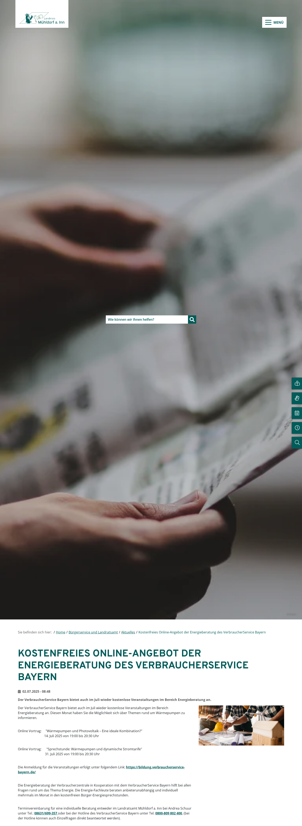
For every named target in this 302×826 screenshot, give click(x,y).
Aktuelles (128, 632)
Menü (278, 22)
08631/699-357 (46, 813)
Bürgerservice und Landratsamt (93, 632)
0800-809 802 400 (168, 813)
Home (60, 632)
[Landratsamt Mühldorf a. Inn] (41, 14)
